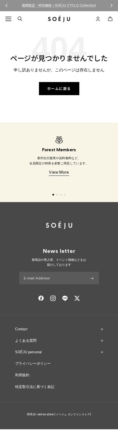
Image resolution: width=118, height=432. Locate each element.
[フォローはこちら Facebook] (41, 298)
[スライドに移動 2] (57, 194)
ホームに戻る (59, 88)
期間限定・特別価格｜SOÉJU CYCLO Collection (59, 5)
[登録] (92, 278)
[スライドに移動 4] (65, 194)
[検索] (20, 18)
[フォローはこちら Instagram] (53, 298)
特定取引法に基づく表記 (34, 387)
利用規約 (22, 375)
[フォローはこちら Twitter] (77, 298)
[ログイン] (98, 19)
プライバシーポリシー (33, 363)
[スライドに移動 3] (61, 194)
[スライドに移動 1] (53, 194)
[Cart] (110, 19)
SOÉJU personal (28, 352)
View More (59, 172)
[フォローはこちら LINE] (64, 298)
